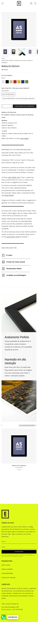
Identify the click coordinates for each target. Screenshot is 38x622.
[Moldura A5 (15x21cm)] (19, 446)
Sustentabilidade (7, 573)
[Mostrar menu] (2, 3)
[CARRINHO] (35, 3)
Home (3, 58)
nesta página (24, 138)
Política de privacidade (26, 555)
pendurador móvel (13, 237)
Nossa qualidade (7, 569)
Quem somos (6, 565)
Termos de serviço (6, 556)
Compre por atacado (8, 577)
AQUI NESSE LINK (14, 177)
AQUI (14, 213)
